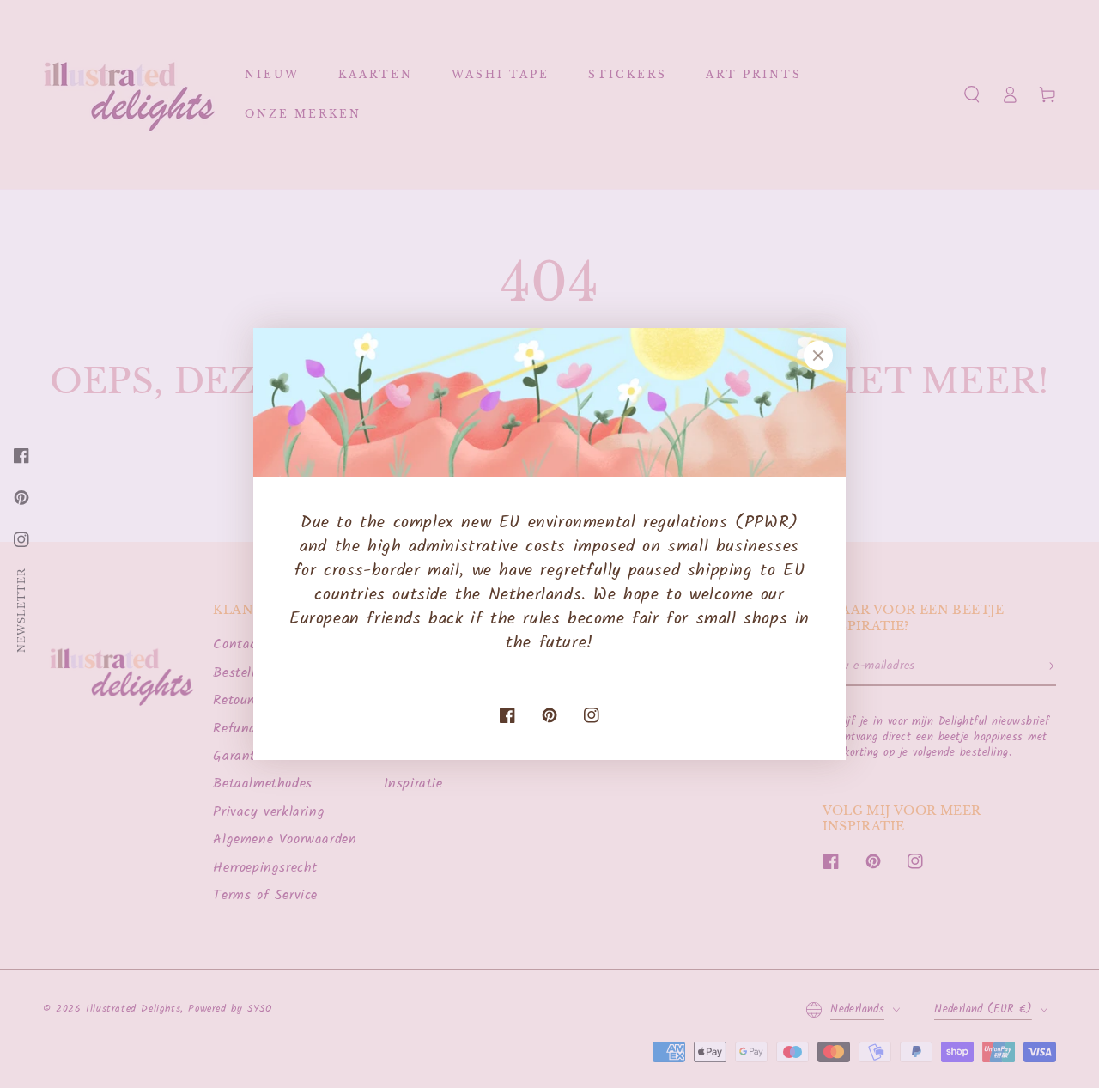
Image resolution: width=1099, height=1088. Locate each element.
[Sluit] (818, 355)
